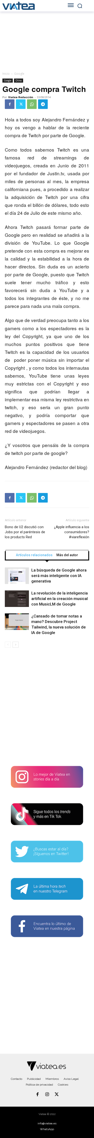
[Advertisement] (47, 708)
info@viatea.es (47, 1123)
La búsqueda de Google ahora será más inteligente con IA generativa (59, 575)
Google (19, 74)
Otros (18, 80)
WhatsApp (47, 1129)
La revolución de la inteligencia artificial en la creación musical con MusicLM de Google (59, 598)
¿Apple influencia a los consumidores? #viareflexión (71, 532)
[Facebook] (9, 104)
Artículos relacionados (34, 555)
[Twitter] (21, 104)
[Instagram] (47, 1094)
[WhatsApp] (32, 104)
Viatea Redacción (20, 97)
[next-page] (16, 645)
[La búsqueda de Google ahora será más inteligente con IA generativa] (17, 575)
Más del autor (67, 555)
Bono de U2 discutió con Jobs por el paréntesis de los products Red (25, 532)
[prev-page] (8, 645)
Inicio (6, 74)
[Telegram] (43, 104)
